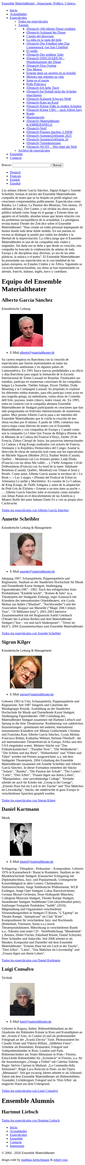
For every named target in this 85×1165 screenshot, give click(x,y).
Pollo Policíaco (36, 84)
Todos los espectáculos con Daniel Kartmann (31, 960)
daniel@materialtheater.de (36, 861)
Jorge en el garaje (37, 80)
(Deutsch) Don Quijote (41, 65)
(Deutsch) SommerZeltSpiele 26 (47, 139)
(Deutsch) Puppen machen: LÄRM (49, 132)
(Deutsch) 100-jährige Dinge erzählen (51, 29)
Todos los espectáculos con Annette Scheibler (31, 633)
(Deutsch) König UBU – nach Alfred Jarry (54, 110)
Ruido (30, 113)
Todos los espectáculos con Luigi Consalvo (30, 1091)
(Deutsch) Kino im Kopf (42, 102)
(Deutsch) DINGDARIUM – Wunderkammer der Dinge (45, 60)
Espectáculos (18, 17)
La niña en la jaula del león (43, 40)
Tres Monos (34, 69)
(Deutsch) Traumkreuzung (43, 143)
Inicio (13, 10)
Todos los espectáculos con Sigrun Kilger (28, 800)
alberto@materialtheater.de (37, 352)
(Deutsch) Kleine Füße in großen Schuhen (53, 106)
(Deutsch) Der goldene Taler (45, 54)
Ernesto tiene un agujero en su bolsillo (51, 73)
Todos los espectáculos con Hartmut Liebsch (31, 1120)
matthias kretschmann (35, 1160)
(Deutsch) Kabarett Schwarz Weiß (48, 99)
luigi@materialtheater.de (35, 1021)
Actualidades (18, 14)
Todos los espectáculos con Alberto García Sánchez (35, 510)
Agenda (23, 25)
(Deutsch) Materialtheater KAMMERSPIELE (42, 122)
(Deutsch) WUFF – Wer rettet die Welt (51, 146)
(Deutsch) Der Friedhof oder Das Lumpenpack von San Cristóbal (48, 45)
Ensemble (16, 154)
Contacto (16, 158)
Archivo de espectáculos (34, 150)
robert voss (60, 1160)
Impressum (17, 1146)
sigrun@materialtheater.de (37, 694)
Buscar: (7, 165)
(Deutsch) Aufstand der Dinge (46, 32)
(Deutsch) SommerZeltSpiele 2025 (49, 135)
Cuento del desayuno (40, 36)
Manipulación (35, 117)
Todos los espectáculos (33, 21)
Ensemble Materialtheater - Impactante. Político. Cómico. (39, 3)
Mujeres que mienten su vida (45, 76)
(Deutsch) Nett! (36, 128)
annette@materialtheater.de (37, 571)
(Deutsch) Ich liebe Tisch (42, 87)
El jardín (32, 51)
